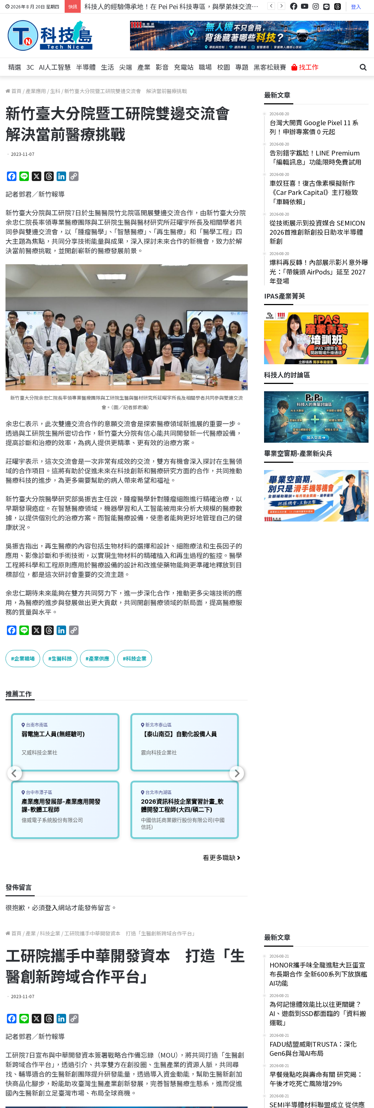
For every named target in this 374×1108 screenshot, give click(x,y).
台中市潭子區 (38, 792)
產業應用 (36, 91)
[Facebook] (293, 6)
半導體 (86, 67)
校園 (223, 67)
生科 (55, 91)
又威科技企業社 (39, 752)
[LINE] (326, 6)
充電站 (184, 67)
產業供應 (99, 658)
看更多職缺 (220, 857)
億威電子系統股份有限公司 (52, 820)
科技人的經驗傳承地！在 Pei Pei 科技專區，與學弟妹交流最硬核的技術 (187, 6)
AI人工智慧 (55, 67)
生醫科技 (61, 658)
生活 (107, 67)
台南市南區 (36, 725)
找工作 (307, 67)
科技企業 (136, 658)
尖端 (125, 67)
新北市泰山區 (158, 725)
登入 (356, 6)
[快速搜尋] (363, 67)
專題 (241, 67)
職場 (205, 67)
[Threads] (337, 6)
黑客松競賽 (269, 67)
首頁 (16, 91)
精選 (14, 67)
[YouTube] (304, 6)
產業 (143, 67)
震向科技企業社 (159, 752)
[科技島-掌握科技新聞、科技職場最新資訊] (50, 35)
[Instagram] (315, 6)
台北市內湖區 (158, 792)
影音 (162, 67)
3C (30, 67)
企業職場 (24, 658)
